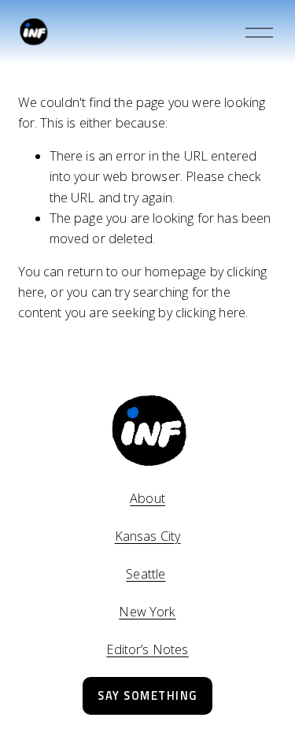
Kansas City (148, 536)
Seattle (145, 574)
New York (147, 611)
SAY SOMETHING (147, 695)
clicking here (210, 312)
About (147, 498)
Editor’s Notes (147, 649)
